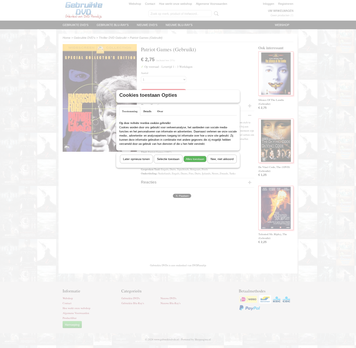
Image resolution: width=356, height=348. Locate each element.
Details (147, 111)
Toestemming (130, 111)
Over (160, 111)
